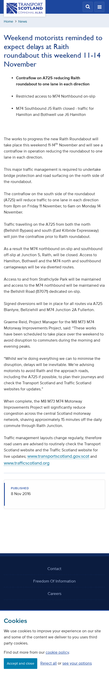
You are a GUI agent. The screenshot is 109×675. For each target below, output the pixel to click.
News (22, 21)
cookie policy (57, 652)
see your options (77, 663)
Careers (54, 593)
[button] (88, 7)
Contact (54, 568)
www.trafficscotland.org (26, 463)
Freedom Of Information (54, 581)
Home (8, 21)
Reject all (48, 663)
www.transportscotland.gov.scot (58, 456)
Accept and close (20, 663)
